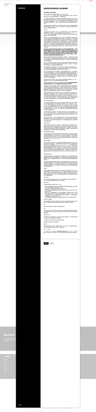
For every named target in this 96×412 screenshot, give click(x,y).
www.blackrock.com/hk (48, 15)
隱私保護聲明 (52, 226)
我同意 (46, 243)
